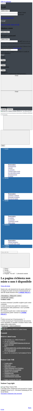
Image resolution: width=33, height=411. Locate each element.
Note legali (7, 365)
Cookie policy (8, 363)
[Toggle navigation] (15, 137)
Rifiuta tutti (15, 295)
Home (6, 268)
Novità (6, 270)
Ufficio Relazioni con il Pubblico (13, 368)
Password (21, 14)
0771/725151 (11, 341)
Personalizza (4, 295)
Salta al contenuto (6, 1)
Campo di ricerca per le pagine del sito (12, 250)
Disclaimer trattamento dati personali (11, 393)
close (2, 145)
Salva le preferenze (15, 326)
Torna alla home (5, 286)
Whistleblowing (9, 373)
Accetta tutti (7, 297)
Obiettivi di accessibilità (11, 371)
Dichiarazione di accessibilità (12, 370)
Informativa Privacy (10, 366)
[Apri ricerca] (17, 122)
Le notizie (7, 272)
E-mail (20, 41)
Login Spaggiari (17, 48)
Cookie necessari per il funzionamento (12, 319)
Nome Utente (22, 12)
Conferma (9, 109)
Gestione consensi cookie (11, 375)
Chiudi (3, 60)
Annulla (3, 109)
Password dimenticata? (7, 18)
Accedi (3, 3)
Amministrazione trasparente (12, 376)
